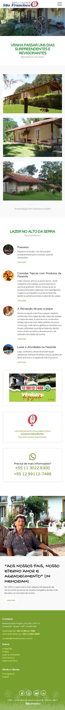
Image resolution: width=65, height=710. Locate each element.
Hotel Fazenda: (18, 631)
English (5, 677)
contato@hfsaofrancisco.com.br (17, 638)
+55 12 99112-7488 (32, 474)
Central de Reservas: (21, 634)
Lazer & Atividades (11, 655)
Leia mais (21, 262)
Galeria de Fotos (10, 661)
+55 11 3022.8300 (32, 468)
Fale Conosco (8, 658)
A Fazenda (7, 649)
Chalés (5, 652)
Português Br (8, 674)
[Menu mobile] (59, 4)
